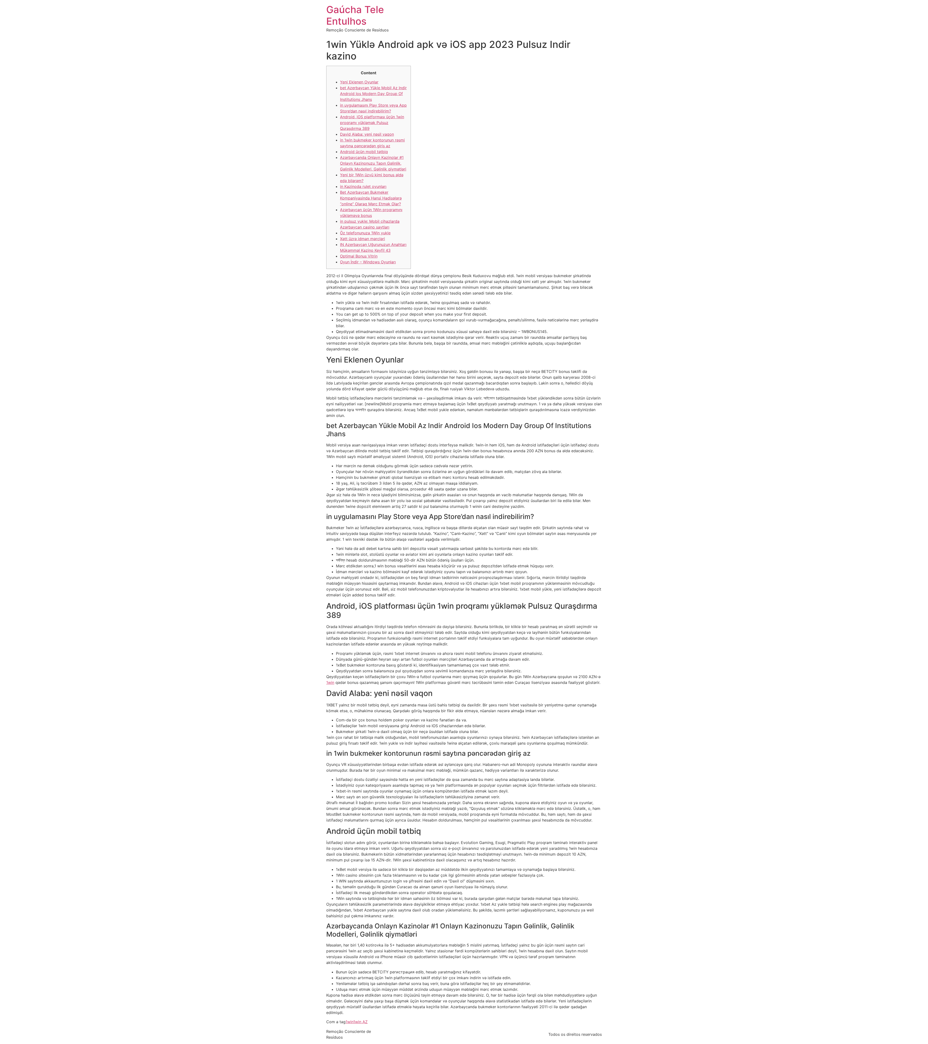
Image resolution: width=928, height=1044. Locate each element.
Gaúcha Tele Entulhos (355, 15)
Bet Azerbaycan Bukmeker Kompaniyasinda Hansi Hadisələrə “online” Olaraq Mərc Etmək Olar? (371, 198)
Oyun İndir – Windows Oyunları (368, 261)
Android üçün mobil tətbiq (364, 151)
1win (330, 682)
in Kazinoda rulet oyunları (363, 186)
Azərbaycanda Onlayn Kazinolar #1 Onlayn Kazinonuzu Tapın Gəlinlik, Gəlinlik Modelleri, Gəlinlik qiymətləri (373, 163)
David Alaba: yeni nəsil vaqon (367, 134)
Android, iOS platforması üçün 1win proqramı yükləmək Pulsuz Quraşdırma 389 (372, 122)
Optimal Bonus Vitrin (358, 256)
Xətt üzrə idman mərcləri (362, 238)
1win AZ (360, 1021)
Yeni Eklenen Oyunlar (359, 82)
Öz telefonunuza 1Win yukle (365, 232)
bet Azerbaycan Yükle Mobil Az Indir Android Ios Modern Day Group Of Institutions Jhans (373, 93)
